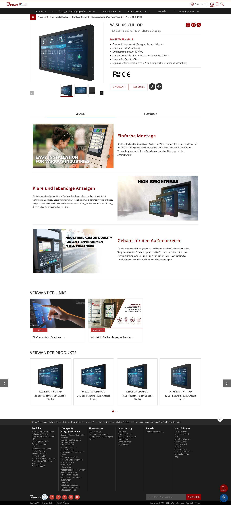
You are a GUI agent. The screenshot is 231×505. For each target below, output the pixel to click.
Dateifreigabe (123, 444)
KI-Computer (37, 463)
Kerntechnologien (182, 454)
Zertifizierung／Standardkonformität (183, 450)
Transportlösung (67, 449)
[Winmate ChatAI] (223, 497)
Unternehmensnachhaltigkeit (101, 437)
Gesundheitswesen (69, 472)
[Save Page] (188, 24)
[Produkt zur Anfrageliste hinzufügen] (152, 87)
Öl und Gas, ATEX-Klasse (42, 461)
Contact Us (35, 503)
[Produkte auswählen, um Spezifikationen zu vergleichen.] (159, 87)
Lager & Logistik (67, 462)
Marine (63, 455)
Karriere (92, 439)
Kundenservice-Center (127, 437)
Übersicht (80, 113)
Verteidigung (66, 465)
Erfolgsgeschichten (68, 490)
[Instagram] (71, 497)
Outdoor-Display (79, 17)
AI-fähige (64, 437)
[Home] (33, 17)
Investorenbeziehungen (99, 434)
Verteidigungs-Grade (40, 441)
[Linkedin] (52, 497)
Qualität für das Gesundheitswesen (40, 452)
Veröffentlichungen (182, 439)
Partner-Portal (123, 439)
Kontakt (162, 11)
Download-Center (125, 434)
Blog (176, 456)
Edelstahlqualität (39, 466)
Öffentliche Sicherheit (70, 457)
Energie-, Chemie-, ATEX (71, 440)
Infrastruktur (66, 467)
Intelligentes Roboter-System (73, 470)
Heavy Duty (65, 482)
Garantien (122, 432)
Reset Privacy (63, 503)
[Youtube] (77, 497)
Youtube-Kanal (181, 444)
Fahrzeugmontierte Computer (40, 445)
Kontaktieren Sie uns (154, 432)
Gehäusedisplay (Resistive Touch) (106, 17)
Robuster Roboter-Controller (44, 458)
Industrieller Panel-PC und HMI (43, 438)
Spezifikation (150, 113)
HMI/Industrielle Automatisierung (67, 443)
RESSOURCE (139, 86)
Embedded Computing (41, 449)
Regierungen (66, 480)
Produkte (42, 17)
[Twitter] (64, 497)
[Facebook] (58, 497)
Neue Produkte (181, 432)
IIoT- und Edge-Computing (71, 460)
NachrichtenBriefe (182, 434)
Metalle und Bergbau (69, 485)
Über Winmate (95, 432)
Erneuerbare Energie (69, 475)
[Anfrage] (193, 24)
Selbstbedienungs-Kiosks (71, 477)
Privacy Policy (48, 503)
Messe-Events (181, 442)
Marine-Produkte (39, 456)
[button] (223, 488)
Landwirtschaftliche (69, 447)
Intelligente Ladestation (70, 487)
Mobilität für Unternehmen (43, 432)
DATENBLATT (119, 86)
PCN (176, 437)
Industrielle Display (59, 17)
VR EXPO (178, 447)
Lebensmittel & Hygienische (72, 452)
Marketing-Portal (124, 442)
